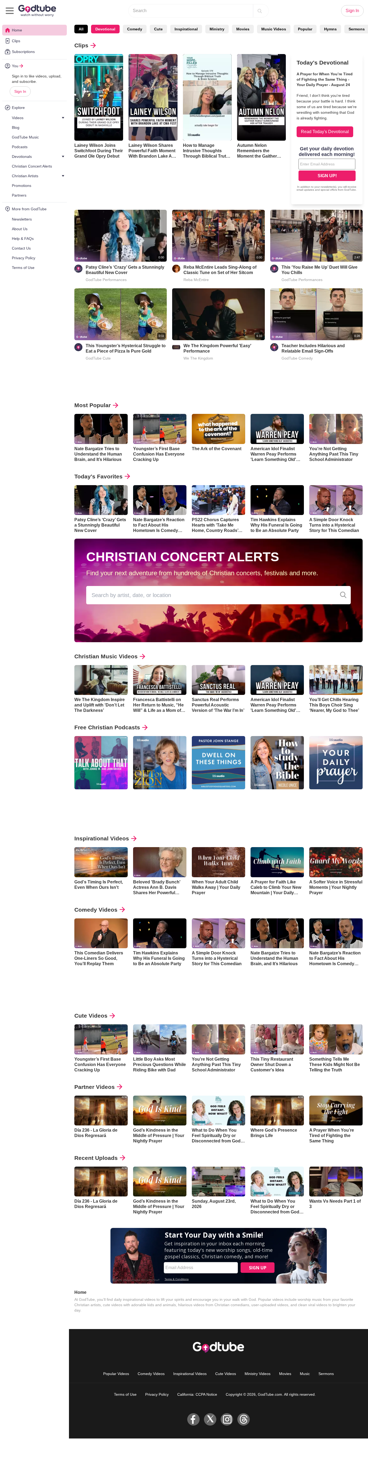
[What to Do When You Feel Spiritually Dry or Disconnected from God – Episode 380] (218, 1110)
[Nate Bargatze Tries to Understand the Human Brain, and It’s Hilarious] (101, 429)
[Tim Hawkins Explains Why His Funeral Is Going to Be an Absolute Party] (277, 500)
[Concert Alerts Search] (343, 595)
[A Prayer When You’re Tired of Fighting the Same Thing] (336, 1110)
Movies (242, 29)
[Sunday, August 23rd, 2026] (218, 1181)
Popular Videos (116, 1374)
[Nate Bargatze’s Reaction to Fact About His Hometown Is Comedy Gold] (159, 500)
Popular (305, 29)
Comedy (134, 29)
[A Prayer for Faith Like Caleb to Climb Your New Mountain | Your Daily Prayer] (277, 862)
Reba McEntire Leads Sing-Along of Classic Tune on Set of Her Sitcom (219, 270)
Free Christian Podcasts (107, 727)
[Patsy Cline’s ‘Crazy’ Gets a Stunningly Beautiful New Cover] (101, 500)
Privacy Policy (157, 1394)
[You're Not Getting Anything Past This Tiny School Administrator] (336, 429)
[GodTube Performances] (78, 269)
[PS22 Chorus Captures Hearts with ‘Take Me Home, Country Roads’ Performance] (218, 500)
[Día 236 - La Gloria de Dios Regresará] (101, 1110)
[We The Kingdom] (176, 347)
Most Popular (92, 405)
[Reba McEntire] (176, 269)
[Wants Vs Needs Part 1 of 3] (336, 1181)
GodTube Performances (106, 280)
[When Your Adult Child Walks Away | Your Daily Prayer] (218, 862)
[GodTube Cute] (78, 347)
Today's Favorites (98, 476)
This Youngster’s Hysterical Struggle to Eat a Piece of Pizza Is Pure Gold (126, 348)
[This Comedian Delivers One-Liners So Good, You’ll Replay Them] (101, 933)
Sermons (326, 1374)
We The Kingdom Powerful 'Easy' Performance (217, 348)
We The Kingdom (198, 358)
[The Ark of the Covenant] (218, 429)
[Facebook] (193, 1419)
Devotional (105, 29)
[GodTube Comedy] (274, 347)
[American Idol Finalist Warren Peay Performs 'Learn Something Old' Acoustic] (277, 429)
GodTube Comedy (297, 358)
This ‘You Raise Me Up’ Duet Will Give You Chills (319, 270)
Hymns (330, 29)
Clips (81, 45)
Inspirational (186, 29)
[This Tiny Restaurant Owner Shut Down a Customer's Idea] (277, 1039)
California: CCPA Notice (197, 1394)
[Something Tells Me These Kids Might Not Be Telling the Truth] (336, 1039)
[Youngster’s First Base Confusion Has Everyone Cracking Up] (159, 429)
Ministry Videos (257, 1374)
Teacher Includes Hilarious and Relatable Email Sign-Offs (313, 348)
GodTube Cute (98, 358)
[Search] (260, 11)
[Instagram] (227, 1419)
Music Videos (273, 29)
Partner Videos (94, 1087)
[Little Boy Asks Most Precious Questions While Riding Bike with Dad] (159, 1039)
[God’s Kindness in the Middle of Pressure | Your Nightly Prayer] (159, 1110)
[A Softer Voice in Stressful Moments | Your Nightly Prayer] (336, 862)
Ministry (217, 29)
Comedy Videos (95, 910)
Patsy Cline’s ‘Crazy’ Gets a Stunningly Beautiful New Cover (125, 270)
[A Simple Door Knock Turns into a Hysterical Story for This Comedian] (336, 500)
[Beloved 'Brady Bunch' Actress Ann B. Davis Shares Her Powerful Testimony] (159, 862)
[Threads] (243, 1419)
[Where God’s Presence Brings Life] (277, 1110)
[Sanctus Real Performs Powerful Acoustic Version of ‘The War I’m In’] (218, 680)
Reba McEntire (196, 280)
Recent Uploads (96, 1158)
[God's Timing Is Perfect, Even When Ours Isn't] (101, 862)
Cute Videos (90, 1016)
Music (305, 1374)
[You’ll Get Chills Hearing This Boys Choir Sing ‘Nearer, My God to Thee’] (336, 680)
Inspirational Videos (101, 838)
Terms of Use (125, 1394)
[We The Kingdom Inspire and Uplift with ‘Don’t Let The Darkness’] (101, 680)
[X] (210, 1419)
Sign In (20, 91)
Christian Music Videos (106, 656)
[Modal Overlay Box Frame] (327, 169)
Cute (158, 29)
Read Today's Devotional (325, 131)
